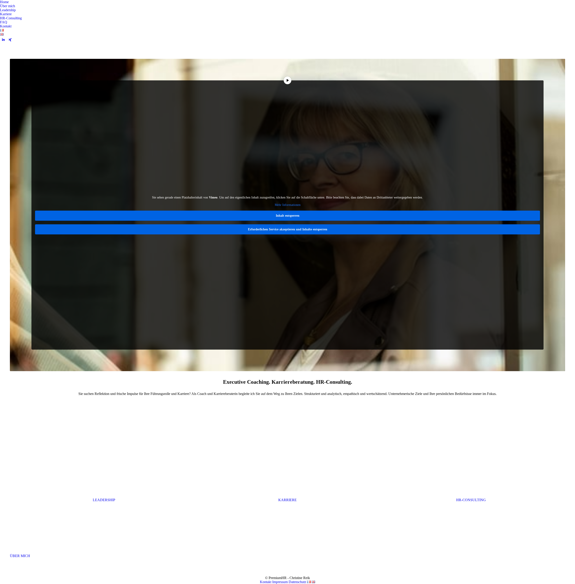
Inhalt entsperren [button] (287, 215)
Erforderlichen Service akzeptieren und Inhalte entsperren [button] (287, 229)
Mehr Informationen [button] (288, 205)
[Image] (104, 460)
